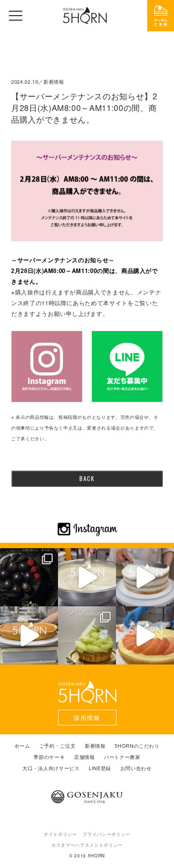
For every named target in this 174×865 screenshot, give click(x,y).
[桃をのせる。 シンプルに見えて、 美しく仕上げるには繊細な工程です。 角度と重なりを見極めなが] (145, 635)
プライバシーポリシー (106, 834)
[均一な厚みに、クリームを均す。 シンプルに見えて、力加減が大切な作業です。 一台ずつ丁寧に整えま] (29, 635)
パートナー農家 (122, 756)
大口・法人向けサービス (50, 768)
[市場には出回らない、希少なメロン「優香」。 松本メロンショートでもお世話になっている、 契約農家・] (87, 635)
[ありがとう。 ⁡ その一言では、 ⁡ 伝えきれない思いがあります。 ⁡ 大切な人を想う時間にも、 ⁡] (29, 577)
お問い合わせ (136, 768)
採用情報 (87, 717)
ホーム (22, 745)
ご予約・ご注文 (57, 745)
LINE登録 (100, 768)
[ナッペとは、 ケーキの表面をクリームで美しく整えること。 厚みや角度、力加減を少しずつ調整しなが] (145, 577)
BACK (87, 478)
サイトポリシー (60, 834)
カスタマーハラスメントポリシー (87, 845)
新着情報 (95, 745)
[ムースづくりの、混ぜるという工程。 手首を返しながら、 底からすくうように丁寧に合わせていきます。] (87, 577)
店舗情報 (84, 756)
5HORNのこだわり (137, 745)
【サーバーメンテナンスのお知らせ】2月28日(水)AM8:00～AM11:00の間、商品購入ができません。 (84, 107)
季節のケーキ (49, 756)
